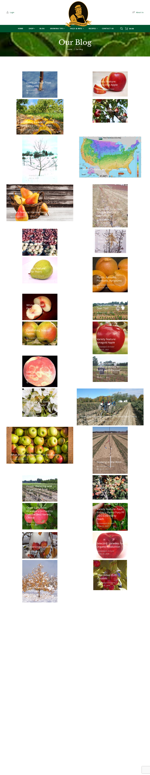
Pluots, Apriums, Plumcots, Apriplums (109, 278)
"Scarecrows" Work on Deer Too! (110, 306)
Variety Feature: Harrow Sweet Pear (32, 212)
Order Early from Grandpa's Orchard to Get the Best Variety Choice (39, 512)
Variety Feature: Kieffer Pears (36, 269)
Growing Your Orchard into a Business (40, 242)
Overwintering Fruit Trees (38, 589)
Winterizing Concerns (39, 546)
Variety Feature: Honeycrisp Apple (107, 83)
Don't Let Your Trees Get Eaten (38, 84)
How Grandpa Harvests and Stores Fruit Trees (109, 416)
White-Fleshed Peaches (35, 306)
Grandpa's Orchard (36, 90)
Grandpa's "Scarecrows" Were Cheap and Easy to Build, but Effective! (108, 365)
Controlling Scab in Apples (37, 331)
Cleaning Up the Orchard (106, 486)
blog (42, 28)
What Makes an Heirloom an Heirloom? (34, 454)
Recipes (92, 28)
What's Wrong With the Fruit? (108, 112)
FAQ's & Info (76, 28)
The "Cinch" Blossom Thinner (108, 240)
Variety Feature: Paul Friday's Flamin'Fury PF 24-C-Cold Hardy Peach (110, 514)
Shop (31, 28)
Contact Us (108, 28)
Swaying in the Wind (109, 462)
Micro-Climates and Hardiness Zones (105, 169)
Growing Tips (56, 28)
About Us (140, 12)
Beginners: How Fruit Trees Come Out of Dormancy (109, 212)
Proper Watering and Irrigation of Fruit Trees (39, 489)
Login (12, 12)
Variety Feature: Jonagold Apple (106, 340)
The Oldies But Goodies (106, 576)
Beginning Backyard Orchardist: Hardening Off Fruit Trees (40, 123)
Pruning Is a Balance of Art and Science (38, 169)
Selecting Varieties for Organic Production (110, 545)
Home (20, 28)
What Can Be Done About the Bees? (37, 403)
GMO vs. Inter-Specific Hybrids (39, 373)
